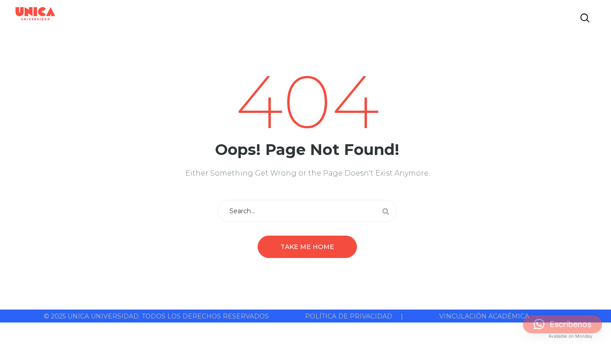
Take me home (307, 247)
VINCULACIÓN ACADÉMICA (484, 316)
